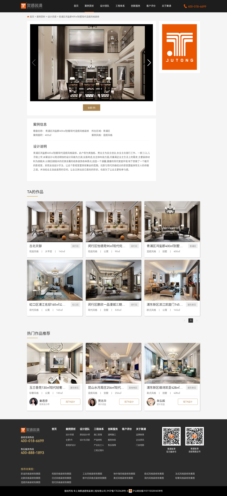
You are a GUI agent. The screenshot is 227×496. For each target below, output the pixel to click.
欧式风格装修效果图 (154, 473)
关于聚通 (166, 5)
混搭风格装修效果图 (30, 482)
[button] (149, 62)
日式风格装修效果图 (61, 478)
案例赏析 (89, 5)
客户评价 (151, 5)
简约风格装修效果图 (154, 478)
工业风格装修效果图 (92, 473)
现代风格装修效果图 (61, 482)
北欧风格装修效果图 (30, 478)
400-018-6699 (194, 6)
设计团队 (104, 5)
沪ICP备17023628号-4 (117, 491)
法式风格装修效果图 (185, 473)
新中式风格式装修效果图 (94, 478)
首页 (76, 5)
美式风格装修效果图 (123, 478)
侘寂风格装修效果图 (61, 473)
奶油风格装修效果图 (30, 473)
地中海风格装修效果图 (124, 473)
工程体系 (120, 5)
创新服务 (135, 5)
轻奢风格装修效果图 (185, 478)
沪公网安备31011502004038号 (147, 491)
